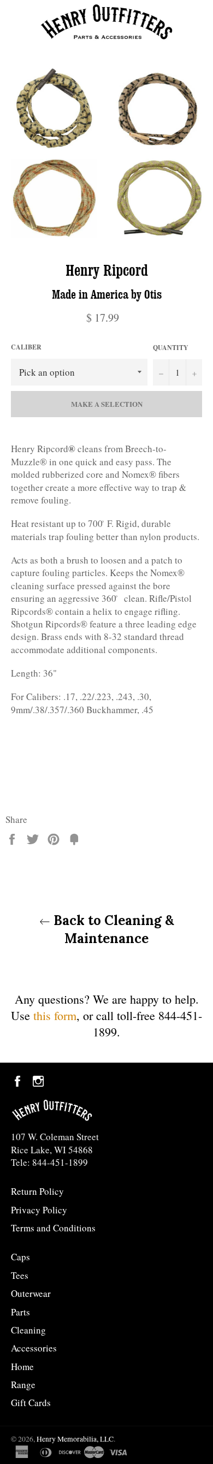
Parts (20, 1312)
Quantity (170, 347)
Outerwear (31, 1293)
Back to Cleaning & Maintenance (112, 929)
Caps (20, 1256)
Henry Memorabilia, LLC (75, 1439)
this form (54, 1015)
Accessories (34, 1348)
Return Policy (37, 1191)
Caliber (26, 347)
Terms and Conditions (53, 1228)
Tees (19, 1275)
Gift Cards (31, 1402)
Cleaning (28, 1330)
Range (23, 1384)
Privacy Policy (39, 1210)
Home (22, 1366)
